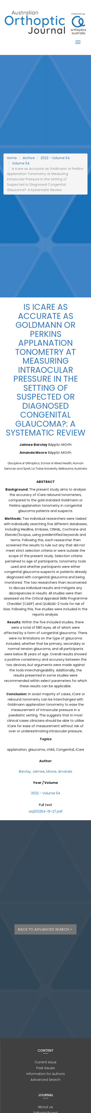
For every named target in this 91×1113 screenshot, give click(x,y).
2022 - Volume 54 (55, 158)
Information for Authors (45, 1073)
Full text (45, 804)
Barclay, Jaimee (32, 771)
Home (12, 158)
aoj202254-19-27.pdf (46, 811)
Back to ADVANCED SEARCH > (45, 929)
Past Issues (45, 1068)
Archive (29, 158)
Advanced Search (45, 1079)
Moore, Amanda (59, 771)
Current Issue (45, 1062)
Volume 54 (21, 163)
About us (45, 1107)
